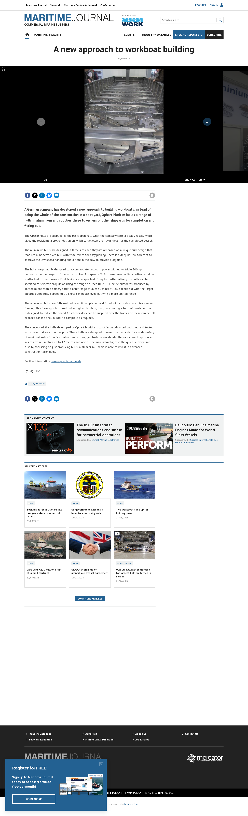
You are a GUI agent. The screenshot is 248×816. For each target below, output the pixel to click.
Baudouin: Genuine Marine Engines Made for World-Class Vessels (197, 429)
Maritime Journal (36, 5)
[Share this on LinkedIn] (42, 195)
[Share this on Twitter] (35, 195)
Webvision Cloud (131, 804)
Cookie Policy (111, 792)
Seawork (55, 5)
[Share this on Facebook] (27, 195)
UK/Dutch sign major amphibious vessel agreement (89, 571)
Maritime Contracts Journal (80, 5)
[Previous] (41, 122)
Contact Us (191, 733)
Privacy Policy (132, 792)
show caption (193, 179)
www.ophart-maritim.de (66, 361)
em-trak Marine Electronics (105, 439)
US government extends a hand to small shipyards (87, 511)
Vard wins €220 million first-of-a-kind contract (44, 571)
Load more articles (90, 598)
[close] (155, 188)
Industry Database (40, 733)
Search (220, 20)
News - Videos (124, 563)
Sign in (112, 188)
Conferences (108, 5)
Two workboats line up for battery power (132, 511)
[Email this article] (56, 195)
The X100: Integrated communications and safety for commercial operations (99, 429)
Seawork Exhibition (40, 739)
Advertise (91, 733)
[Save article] (152, 195)
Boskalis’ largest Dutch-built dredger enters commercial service (44, 513)
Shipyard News (37, 383)
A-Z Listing (142, 739)
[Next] (207, 122)
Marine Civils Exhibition (99, 739)
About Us (140, 733)
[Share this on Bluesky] (49, 195)
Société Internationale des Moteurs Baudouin (196, 441)
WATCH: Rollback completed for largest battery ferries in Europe (133, 573)
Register (200, 5)
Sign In (214, 5)
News (31, 503)
